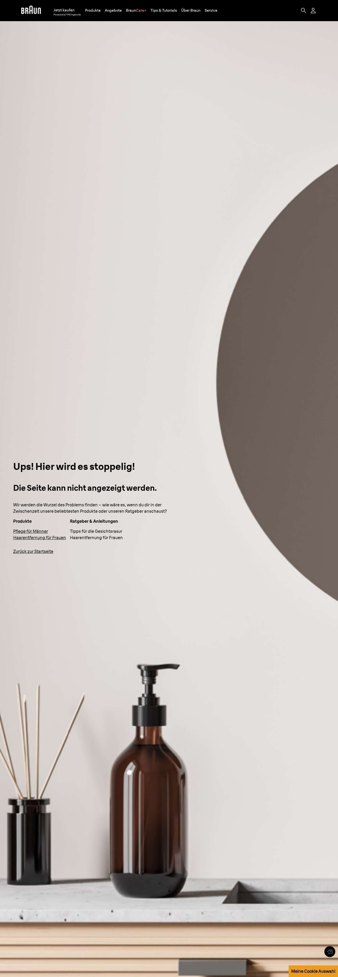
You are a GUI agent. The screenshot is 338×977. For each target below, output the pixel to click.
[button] (93, 10)
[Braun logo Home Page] (31, 11)
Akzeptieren (298, 801)
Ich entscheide (298, 831)
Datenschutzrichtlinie (199, 823)
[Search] (303, 10)
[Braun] (31, 11)
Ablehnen (298, 816)
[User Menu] (314, 10)
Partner (135, 807)
